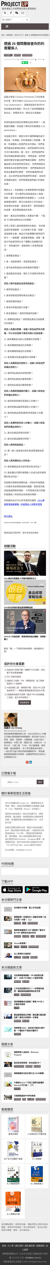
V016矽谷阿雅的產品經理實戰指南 (18, 607)
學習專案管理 (27, 55)
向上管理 (17, 957)
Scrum (24, 947)
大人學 (11, 1246)
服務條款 (40, 1246)
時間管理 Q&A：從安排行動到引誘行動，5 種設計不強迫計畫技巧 (29, 1029)
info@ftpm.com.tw (33, 1258)
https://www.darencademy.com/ (15, 731)
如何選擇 (17, 923)
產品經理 (26, 981)
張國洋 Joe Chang (27, 59)
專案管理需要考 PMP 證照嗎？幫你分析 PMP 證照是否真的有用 (29, 931)
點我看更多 (24, 702)
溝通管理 (34, 957)
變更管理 (17, 55)
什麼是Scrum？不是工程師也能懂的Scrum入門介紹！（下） (29, 1083)
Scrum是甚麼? (20, 943)
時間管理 (17, 1034)
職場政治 (26, 957)
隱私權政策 (30, 1246)
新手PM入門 (18, 35)
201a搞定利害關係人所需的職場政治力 (20, 578)
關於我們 (19, 1246)
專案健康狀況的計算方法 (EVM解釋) (29, 1073)
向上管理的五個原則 (22, 954)
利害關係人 (8, 55)
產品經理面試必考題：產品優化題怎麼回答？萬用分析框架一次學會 (30, 1016)
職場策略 (17, 936)
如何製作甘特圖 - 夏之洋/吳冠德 (27, 908)
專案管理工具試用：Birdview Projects (26, 1053)
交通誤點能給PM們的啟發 (24, 1096)
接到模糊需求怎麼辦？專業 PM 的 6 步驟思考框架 (29, 1003)
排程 (24, 1099)
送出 (40, 782)
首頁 (3, 35)
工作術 (16, 947)
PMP (24, 923)
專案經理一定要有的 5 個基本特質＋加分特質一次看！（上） (30, 918)
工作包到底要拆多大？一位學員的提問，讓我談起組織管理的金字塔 (29, 989)
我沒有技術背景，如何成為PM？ (27, 1063)
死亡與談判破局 (14, 677)
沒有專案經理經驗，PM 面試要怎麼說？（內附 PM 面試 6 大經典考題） (29, 976)
